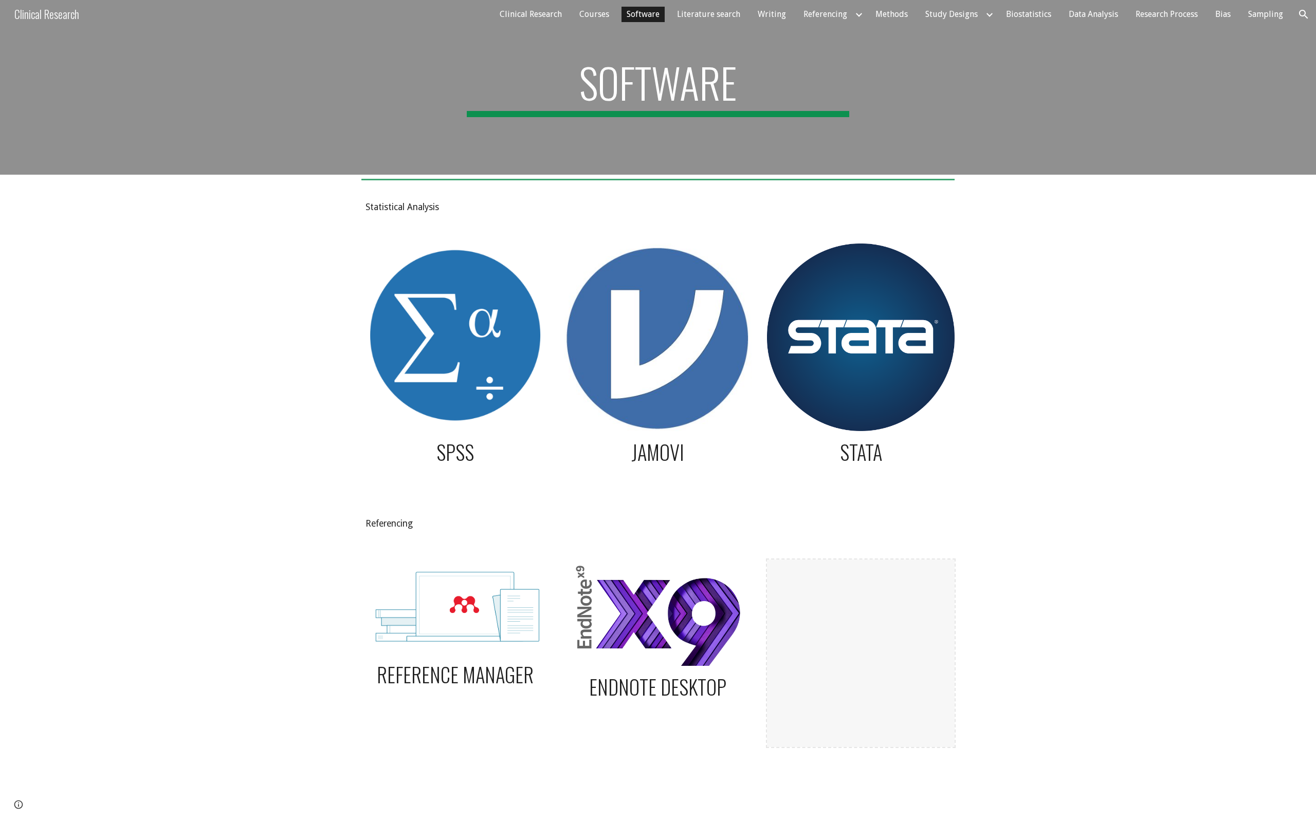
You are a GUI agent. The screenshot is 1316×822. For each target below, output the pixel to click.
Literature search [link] (708, 14)
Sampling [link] (1265, 14)
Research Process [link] (1167, 14)
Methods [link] (891, 14)
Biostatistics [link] (1028, 14)
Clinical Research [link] (531, 14)
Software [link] (643, 14)
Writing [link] (772, 14)
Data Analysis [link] (1093, 14)
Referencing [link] (825, 14)
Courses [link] (594, 14)
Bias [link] (1223, 14)
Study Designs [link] (951, 14)
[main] (658, 87)
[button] (1303, 14)
